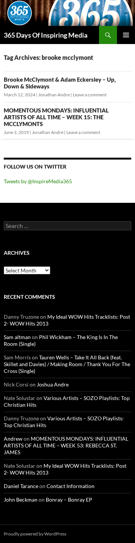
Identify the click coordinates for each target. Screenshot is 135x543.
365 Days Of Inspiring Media (45, 35)
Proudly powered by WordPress (35, 534)
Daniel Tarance (21, 486)
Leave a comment (89, 94)
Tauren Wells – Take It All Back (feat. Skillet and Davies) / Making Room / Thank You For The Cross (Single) (67, 364)
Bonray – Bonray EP (69, 499)
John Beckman (21, 499)
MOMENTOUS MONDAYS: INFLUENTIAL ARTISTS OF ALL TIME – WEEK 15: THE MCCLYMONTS (56, 117)
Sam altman (17, 337)
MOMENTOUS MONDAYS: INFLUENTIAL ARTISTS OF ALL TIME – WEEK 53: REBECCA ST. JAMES (66, 445)
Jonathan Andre (54, 94)
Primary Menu (126, 35)
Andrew (13, 438)
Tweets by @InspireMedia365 (38, 181)
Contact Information (70, 486)
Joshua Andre (53, 384)
